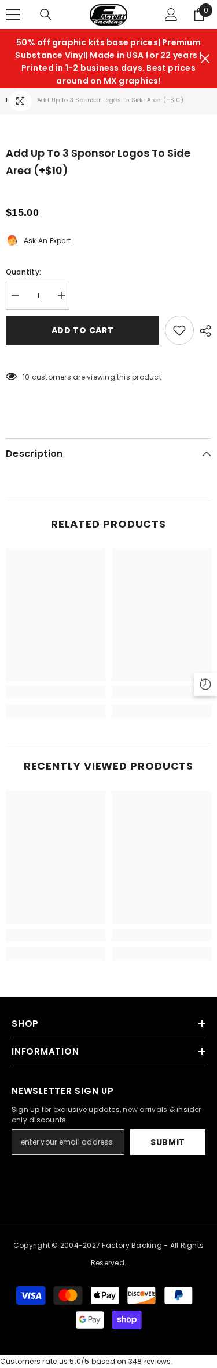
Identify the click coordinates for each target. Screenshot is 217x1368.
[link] (56, 692)
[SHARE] (202, 331)
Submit (167, 1142)
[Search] (46, 14)
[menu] (13, 14)
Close (205, 59)
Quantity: (23, 272)
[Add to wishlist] (179, 330)
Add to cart (83, 330)
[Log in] (171, 14)
